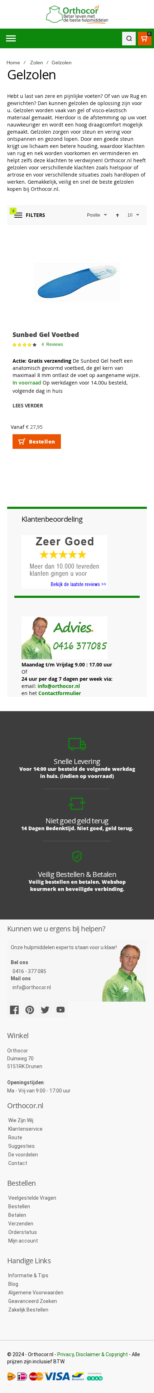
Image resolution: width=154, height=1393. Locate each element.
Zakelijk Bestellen (28, 1310)
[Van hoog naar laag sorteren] (117, 215)
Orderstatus (22, 1232)
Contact (17, 1163)
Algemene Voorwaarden (35, 1292)
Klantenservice (25, 1129)
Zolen (36, 62)
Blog (13, 1284)
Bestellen (19, 1206)
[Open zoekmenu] (129, 38)
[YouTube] (60, 1010)
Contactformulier (59, 693)
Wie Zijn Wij (20, 1120)
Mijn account (23, 1241)
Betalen (17, 1215)
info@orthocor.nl (59, 686)
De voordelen (23, 1154)
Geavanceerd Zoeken (32, 1301)
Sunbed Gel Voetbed (46, 334)
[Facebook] (14, 1010)
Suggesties (21, 1146)
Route (15, 1137)
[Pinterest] (30, 1010)
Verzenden (20, 1223)
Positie (93, 215)
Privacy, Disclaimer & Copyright (92, 1354)
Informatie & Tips (28, 1275)
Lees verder (28, 405)
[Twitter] (45, 1010)
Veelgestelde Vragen (32, 1198)
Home (13, 62)
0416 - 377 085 (29, 971)
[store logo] (77, 14)
